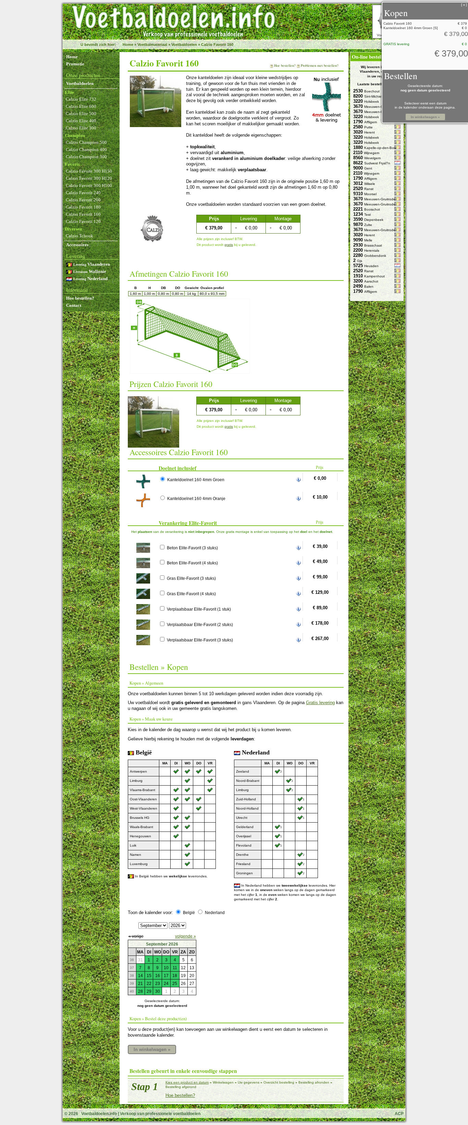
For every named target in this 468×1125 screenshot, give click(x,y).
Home (128, 44)
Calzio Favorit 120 (83, 221)
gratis (228, 245)
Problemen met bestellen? (319, 65)
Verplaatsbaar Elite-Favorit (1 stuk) (199, 609)
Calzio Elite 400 (81, 120)
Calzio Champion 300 (86, 156)
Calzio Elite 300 (81, 127)
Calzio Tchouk (79, 235)
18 (174, 975)
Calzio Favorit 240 (83, 192)
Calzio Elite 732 (81, 99)
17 (166, 975)
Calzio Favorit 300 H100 (89, 185)
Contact (73, 305)
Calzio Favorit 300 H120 (89, 178)
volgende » (185, 936)
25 (174, 983)
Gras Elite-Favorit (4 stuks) (191, 593)
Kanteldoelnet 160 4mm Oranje (196, 498)
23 (157, 983)
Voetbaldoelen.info (99, 1113)
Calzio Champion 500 (86, 142)
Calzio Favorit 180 (83, 207)
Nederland (90, 278)
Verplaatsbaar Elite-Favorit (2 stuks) (200, 624)
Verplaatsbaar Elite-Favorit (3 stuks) (200, 640)
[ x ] (464, 5)
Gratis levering (320, 702)
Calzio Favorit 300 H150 (89, 171)
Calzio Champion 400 (86, 149)
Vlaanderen (91, 264)
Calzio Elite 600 (81, 106)
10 (166, 967)
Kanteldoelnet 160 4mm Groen (195, 479)
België (189, 912)
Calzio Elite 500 (81, 113)
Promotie (75, 63)
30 (157, 991)
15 (149, 975)
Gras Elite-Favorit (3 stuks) (191, 578)
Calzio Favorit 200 (83, 199)
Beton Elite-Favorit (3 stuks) (192, 548)
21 (140, 983)
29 (149, 991)
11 (175, 967)
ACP (399, 1113)
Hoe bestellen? (80, 298)
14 (140, 975)
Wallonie (89, 271)
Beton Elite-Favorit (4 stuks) (192, 563)
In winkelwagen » (152, 1049)
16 (157, 975)
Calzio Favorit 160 (217, 44)
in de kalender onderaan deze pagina (425, 107)
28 (140, 991)
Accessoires (77, 244)
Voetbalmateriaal (152, 44)
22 (149, 983)
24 (166, 983)
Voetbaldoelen (184, 44)
